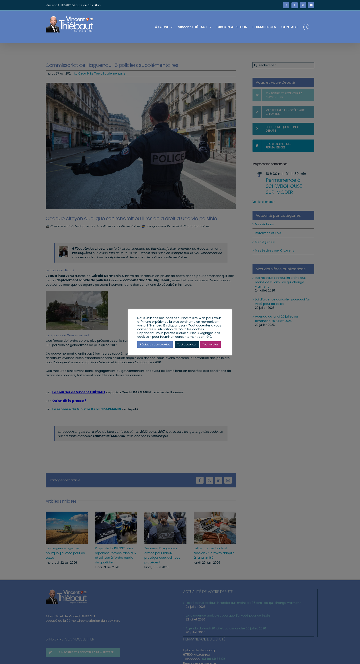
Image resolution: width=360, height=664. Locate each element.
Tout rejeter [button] (210, 344)
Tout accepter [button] (186, 344)
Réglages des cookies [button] (155, 344)
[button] (306, 27)
